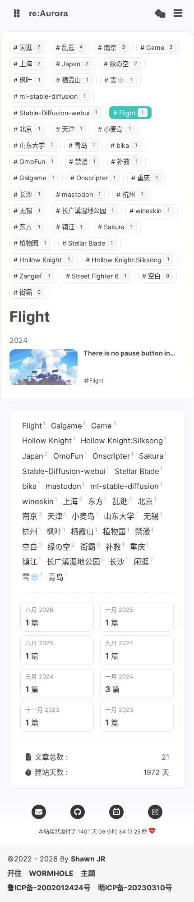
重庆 (144, 178)
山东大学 (33, 145)
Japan (72, 64)
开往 (14, 873)
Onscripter (93, 178)
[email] (39, 812)
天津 (69, 129)
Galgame (34, 178)
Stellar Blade (87, 243)
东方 (27, 227)
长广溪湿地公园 (85, 210)
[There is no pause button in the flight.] (43, 367)
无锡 (27, 210)
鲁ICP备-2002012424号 (49, 887)
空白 (155, 276)
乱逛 (69, 47)
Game (156, 47)
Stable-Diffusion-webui (55, 113)
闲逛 (27, 47)
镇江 (69, 227)
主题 (88, 873)
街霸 (27, 292)
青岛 (82, 145)
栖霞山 (72, 80)
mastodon (78, 194)
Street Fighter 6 (96, 276)
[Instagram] (155, 812)
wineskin (149, 210)
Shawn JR (88, 858)
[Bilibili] (116, 812)
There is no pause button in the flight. (126, 353)
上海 (27, 64)
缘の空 (120, 64)
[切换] (178, 13)
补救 (124, 161)
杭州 (129, 194)
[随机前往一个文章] (160, 14)
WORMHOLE (51, 873)
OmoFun (33, 161)
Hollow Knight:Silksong (128, 260)
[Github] (77, 812)
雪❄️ (118, 80)
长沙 (27, 194)
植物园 (30, 243)
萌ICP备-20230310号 (135, 887)
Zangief (32, 276)
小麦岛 (114, 129)
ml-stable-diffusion (50, 96)
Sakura (115, 227)
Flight (128, 113)
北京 (27, 129)
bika (124, 145)
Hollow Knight (42, 260)
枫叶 (27, 80)
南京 (111, 47)
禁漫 (82, 161)
